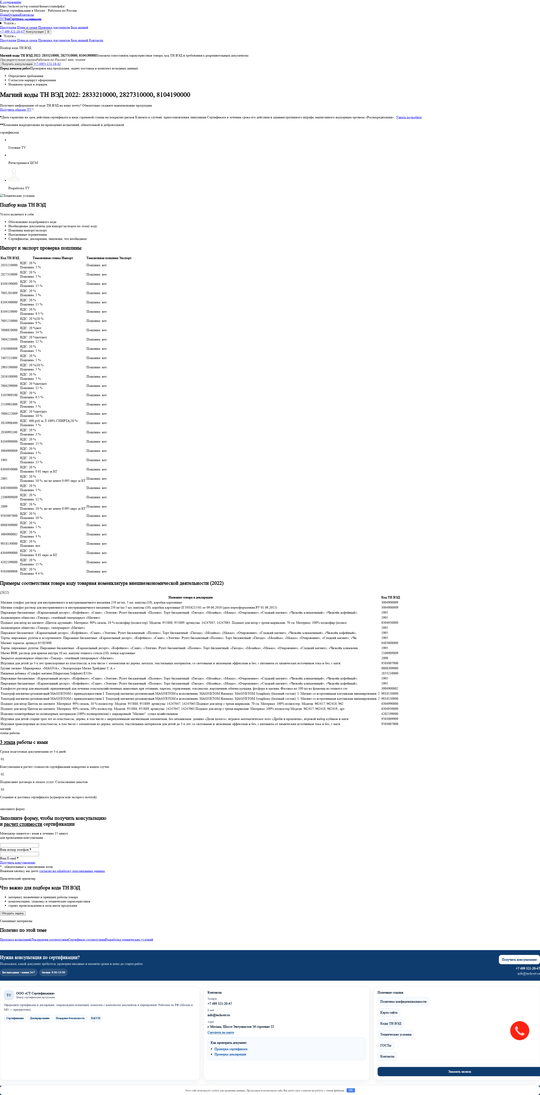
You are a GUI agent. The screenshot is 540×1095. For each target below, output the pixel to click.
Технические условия (395, 1034)
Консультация (35, 31)
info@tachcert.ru (529, 973)
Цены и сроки (27, 27)
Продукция (8, 27)
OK (351, 1090)
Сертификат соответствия (86, 939)
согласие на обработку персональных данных (72, 871)
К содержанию (10, 2)
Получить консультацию (17, 64)
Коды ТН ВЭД (390, 1023)
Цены (4, 15)
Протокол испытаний (15, 939)
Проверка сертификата (231, 1049)
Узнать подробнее (409, 117)
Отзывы (14, 15)
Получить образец (15, 110)
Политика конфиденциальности (403, 1001)
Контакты (27, 15)
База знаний (79, 27)
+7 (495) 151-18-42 (47, 64)
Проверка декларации (230, 1054)
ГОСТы (385, 1045)
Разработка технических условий (129, 939)
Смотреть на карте (221, 1032)
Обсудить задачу (13, 913)
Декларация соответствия (49, 939)
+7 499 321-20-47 (12, 32)
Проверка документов (54, 27)
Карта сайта (388, 1012)
